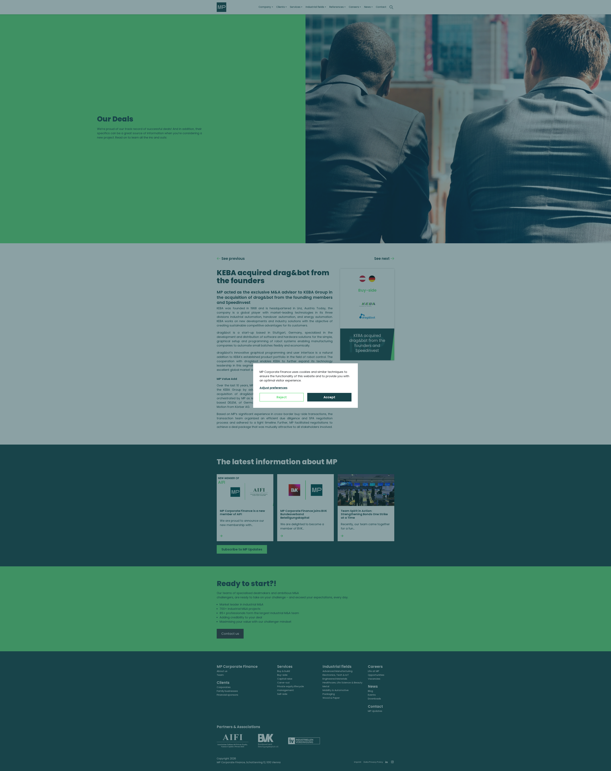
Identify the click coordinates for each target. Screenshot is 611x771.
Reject (282, 397)
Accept (329, 397)
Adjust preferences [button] (273, 388)
